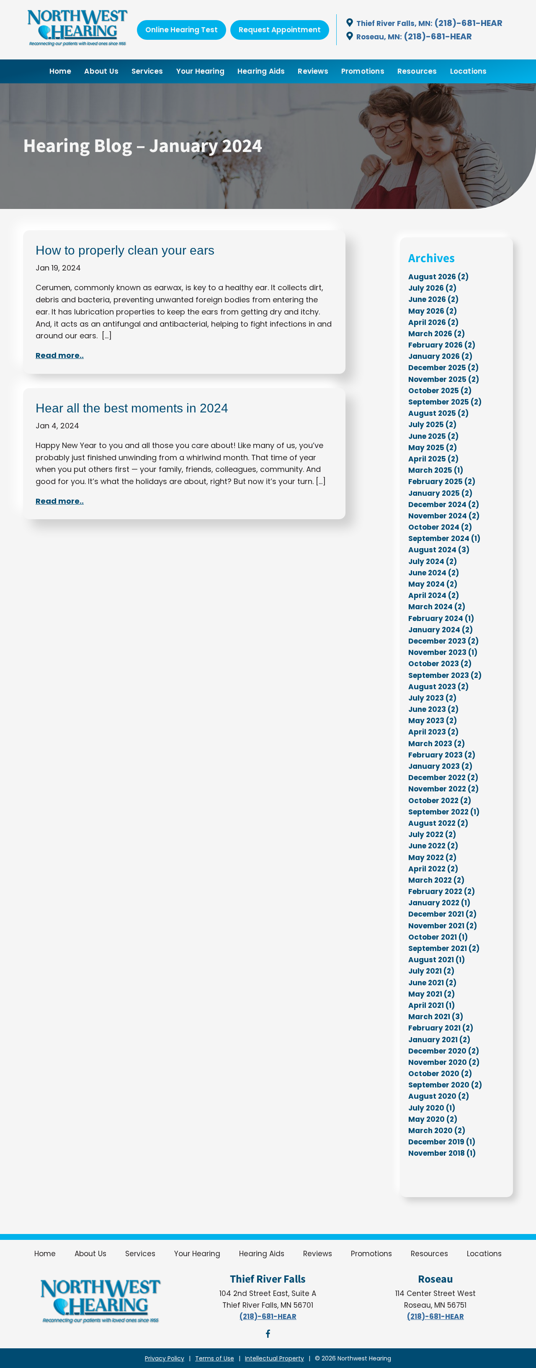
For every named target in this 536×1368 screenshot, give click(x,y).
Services (147, 71)
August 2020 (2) (438, 1096)
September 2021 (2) (443, 948)
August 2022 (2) (438, 823)
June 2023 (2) (433, 709)
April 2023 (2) (433, 732)
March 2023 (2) (436, 744)
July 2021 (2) (431, 971)
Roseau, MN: (379, 37)
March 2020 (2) (436, 1131)
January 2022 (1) (439, 903)
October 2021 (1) (438, 937)
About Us (101, 71)
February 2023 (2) (441, 755)
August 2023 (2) (438, 687)
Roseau (435, 1279)
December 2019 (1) (441, 1142)
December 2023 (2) (443, 641)
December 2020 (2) (443, 1051)
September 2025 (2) (445, 402)
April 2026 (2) (433, 322)
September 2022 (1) (443, 812)
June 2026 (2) (433, 299)
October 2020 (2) (440, 1074)
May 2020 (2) (432, 1119)
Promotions (362, 71)
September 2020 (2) (445, 1085)
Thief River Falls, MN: (394, 23)
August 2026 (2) (438, 277)
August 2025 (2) (438, 413)
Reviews (313, 71)
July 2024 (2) (432, 561)
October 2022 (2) (439, 801)
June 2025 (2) (433, 436)
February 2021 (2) (440, 1028)
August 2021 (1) (436, 960)
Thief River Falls (268, 1279)
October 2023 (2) (440, 664)
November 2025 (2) (443, 379)
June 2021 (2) (432, 983)
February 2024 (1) (441, 618)
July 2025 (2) (432, 425)
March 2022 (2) (436, 880)
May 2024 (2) (432, 584)
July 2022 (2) (432, 835)
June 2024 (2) (433, 573)
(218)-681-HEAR (468, 23)
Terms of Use (214, 1358)
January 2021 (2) (439, 1040)
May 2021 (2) (431, 994)
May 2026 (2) (432, 311)
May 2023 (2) (432, 721)
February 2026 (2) (441, 345)
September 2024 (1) (444, 538)
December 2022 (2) (443, 778)
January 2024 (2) (440, 630)
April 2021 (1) (431, 1005)
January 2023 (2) (440, 766)
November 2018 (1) (442, 1153)
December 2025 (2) (443, 368)
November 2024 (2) (443, 516)
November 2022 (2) (443, 789)
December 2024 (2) (443, 505)
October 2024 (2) (440, 527)
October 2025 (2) (440, 391)
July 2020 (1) (431, 1108)
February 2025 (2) (441, 482)
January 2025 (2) (440, 493)
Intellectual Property (274, 1358)
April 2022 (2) (433, 869)
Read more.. (60, 355)
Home (60, 71)
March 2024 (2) (436, 607)
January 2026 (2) (440, 356)
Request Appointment (280, 30)
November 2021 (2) (442, 926)
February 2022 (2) (441, 891)
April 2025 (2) (433, 459)
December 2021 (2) (442, 914)
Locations (468, 71)
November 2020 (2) (443, 1062)
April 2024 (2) (433, 595)
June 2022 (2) (433, 846)
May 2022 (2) (432, 858)
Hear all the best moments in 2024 (132, 408)
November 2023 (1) (442, 652)
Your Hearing (200, 71)
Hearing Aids (261, 71)
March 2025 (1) (435, 470)
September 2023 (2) (445, 675)
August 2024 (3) (438, 550)
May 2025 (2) (432, 448)
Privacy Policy (164, 1358)
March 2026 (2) (436, 334)
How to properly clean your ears (125, 250)
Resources (417, 71)
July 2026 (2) (432, 288)
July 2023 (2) (432, 698)
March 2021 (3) (435, 1017)
